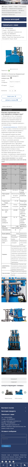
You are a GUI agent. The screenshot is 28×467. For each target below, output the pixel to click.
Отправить (6, 446)
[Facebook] (2, 462)
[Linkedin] (6, 462)
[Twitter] (10, 462)
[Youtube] (13, 462)
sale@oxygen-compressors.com (14, 32)
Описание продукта (7, 109)
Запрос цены (10, 96)
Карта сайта (18, 459)
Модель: (4, 106)
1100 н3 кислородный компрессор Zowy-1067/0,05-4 (19, 398)
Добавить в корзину (11, 100)
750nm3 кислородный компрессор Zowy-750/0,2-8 (9, 398)
